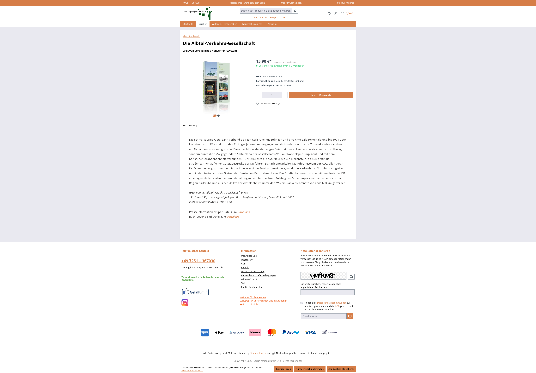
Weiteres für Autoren (251, 304)
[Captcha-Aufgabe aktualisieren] (351, 277)
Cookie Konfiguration (252, 287)
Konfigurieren (283, 368)
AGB (243, 263)
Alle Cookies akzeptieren (341, 368)
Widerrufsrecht (249, 279)
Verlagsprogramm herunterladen (246, 2)
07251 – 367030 (190, 2)
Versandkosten (258, 353)
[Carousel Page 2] (218, 116)
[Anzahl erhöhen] (285, 95)
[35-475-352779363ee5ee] (217, 88)
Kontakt (245, 267)
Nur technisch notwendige (310, 368)
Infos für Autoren (345, 2)
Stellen (244, 283)
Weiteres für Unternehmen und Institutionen (263, 300)
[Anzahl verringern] (259, 95)
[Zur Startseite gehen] (196, 13)
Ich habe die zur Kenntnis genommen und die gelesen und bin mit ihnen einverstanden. (328, 306)
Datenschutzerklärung (253, 271)
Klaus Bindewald (191, 36)
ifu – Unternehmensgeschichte (269, 17)
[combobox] (266, 11)
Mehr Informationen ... (192, 370)
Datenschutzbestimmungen (331, 302)
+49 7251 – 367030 (198, 260)
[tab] (190, 125)
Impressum (247, 259)
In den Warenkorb (321, 95)
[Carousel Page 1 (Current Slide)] (215, 116)
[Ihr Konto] (335, 13)
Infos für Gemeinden (290, 2)
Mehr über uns (249, 255)
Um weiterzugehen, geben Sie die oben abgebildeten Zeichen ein (321, 285)
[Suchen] (295, 11)
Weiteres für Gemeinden (253, 297)
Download (244, 212)
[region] (216, 88)
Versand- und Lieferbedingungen (258, 275)
